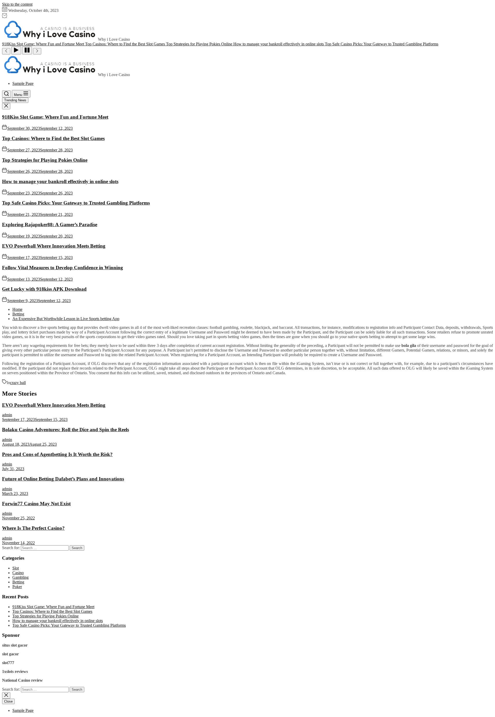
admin (7, 415)
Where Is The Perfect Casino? (33, 528)
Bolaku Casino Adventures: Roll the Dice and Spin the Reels (65, 429)
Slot (15, 568)
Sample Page (23, 83)
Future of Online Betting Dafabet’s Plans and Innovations (63, 479)
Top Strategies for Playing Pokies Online (44, 160)
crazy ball (18, 382)
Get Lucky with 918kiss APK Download (44, 289)
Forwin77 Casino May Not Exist (36, 503)
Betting (18, 582)
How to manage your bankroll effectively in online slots (60, 181)
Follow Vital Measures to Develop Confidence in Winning (62, 267)
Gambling (20, 577)
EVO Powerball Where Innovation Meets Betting (53, 246)
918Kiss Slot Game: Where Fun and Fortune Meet (55, 117)
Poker (17, 586)
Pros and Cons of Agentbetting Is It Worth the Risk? (57, 454)
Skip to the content (17, 4)
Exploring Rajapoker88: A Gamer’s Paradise (49, 224)
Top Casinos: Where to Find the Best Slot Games (53, 138)
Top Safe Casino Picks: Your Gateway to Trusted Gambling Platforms (76, 203)
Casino (18, 573)
